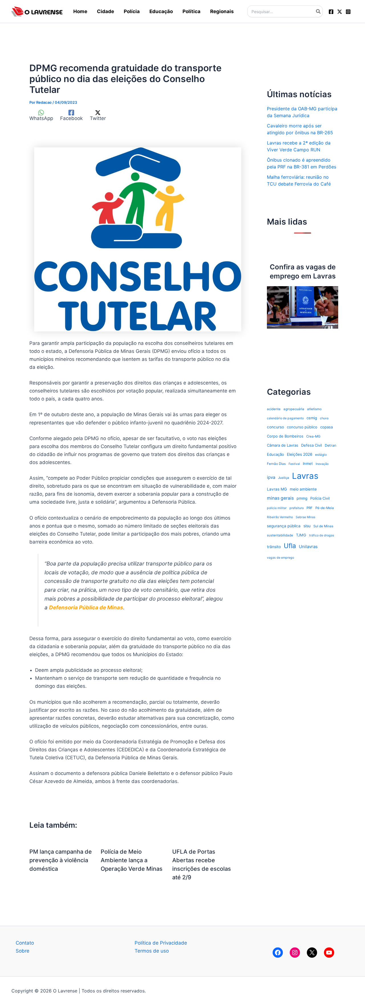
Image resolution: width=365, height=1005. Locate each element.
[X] (312, 952)
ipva (271, 477)
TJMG (301, 535)
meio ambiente (303, 489)
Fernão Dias (276, 464)
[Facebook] (331, 11)
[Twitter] (339, 11)
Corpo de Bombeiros (285, 436)
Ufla (290, 546)
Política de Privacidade (161, 943)
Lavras (305, 476)
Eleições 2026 (299, 454)
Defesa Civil (311, 445)
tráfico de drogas (321, 535)
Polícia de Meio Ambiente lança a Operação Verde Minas (132, 860)
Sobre (22, 951)
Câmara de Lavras (282, 445)
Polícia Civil (320, 498)
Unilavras (308, 546)
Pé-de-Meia (324, 508)
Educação (275, 454)
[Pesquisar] (318, 11)
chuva (324, 418)
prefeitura (296, 508)
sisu (307, 525)
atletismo (314, 409)
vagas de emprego (280, 558)
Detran (330, 445)
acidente (274, 409)
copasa (326, 427)
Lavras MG (277, 489)
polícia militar (277, 508)
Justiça (283, 478)
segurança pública (284, 526)
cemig (312, 418)
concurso (275, 427)
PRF (310, 508)
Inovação (322, 464)
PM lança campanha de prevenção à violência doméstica (60, 860)
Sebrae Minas (305, 517)
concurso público (302, 427)
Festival (294, 464)
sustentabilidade (280, 535)
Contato (25, 943)
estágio (321, 455)
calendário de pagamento (285, 418)
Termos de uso (152, 951)
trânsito (274, 546)
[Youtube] (329, 952)
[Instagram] (348, 11)
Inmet (308, 463)
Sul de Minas (323, 526)
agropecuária (293, 409)
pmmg (302, 498)
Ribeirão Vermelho (280, 517)
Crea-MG (313, 436)
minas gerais (280, 498)
